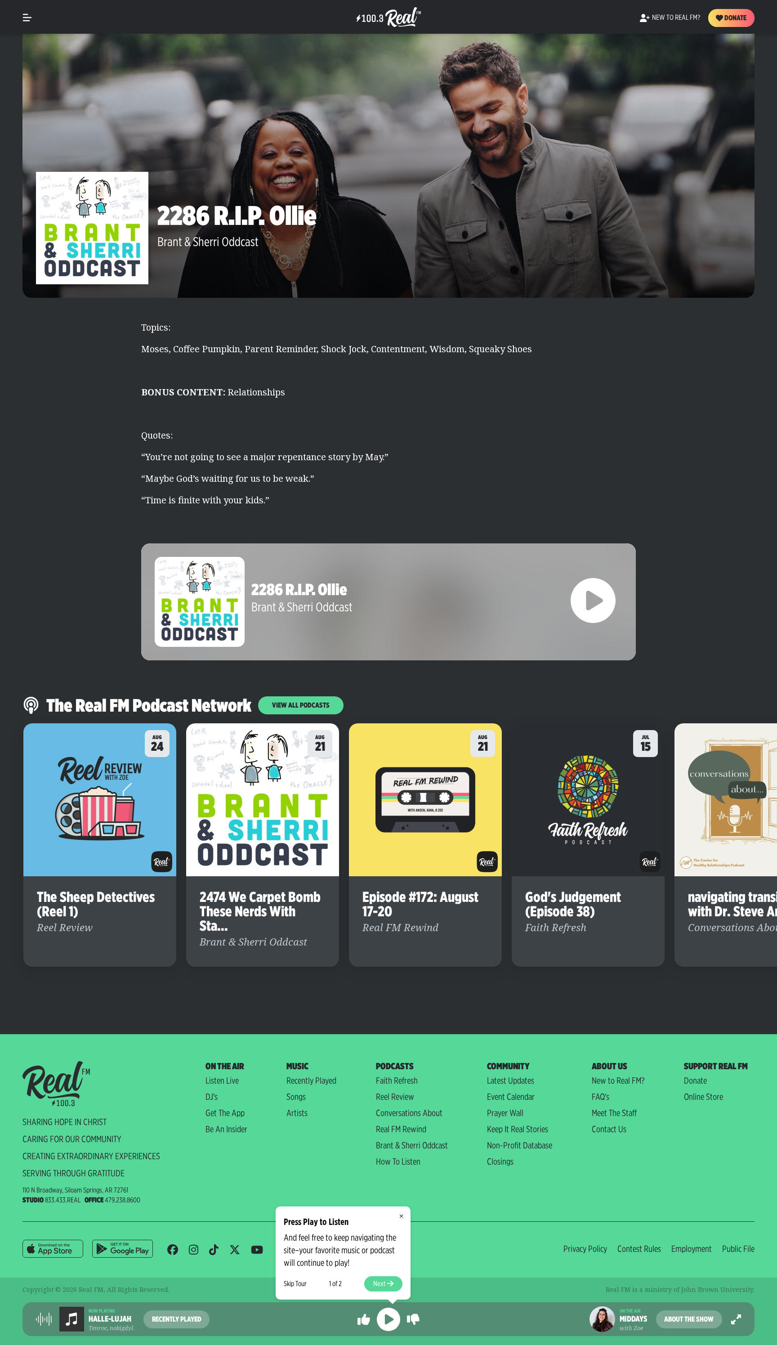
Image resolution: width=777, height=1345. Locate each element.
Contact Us (609, 1129)
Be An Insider (226, 1129)
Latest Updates (510, 1080)
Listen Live (222, 1080)
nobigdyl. (122, 1328)
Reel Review (395, 1096)
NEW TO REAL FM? (676, 17)
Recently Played (311, 1080)
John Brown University (717, 1289)
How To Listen (398, 1161)
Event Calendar (511, 1096)
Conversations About (409, 1112)
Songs (296, 1096)
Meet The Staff (614, 1112)
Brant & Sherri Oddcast (208, 241)
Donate (734, 17)
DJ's (211, 1096)
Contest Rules (639, 1248)
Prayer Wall (505, 1112)
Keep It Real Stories (517, 1129)
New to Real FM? (618, 1080)
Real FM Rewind (401, 1129)
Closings (500, 1161)
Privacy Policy (585, 1248)
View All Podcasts (301, 705)
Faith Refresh (397, 1080)
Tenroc (98, 1328)
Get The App (225, 1112)
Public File (738, 1248)
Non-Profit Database (519, 1145)
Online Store (703, 1096)
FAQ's (600, 1096)
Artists (297, 1112)
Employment (691, 1248)
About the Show (689, 1319)
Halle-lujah (110, 1319)
